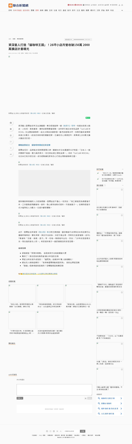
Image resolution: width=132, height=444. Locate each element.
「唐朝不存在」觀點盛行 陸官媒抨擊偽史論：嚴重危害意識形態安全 (110, 285)
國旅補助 (26, 10)
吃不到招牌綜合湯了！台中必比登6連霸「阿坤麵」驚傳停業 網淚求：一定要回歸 (112, 180)
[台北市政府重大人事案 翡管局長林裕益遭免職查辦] (110, 248)
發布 (89, 398)
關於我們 (90, 435)
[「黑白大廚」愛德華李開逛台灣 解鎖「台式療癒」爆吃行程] (22, 293)
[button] (119, 5)
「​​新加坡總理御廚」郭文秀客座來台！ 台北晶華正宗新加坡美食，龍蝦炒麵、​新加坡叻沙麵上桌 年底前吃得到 (50, 305)
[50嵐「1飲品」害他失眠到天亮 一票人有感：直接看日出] (110, 351)
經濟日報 (79, 5)
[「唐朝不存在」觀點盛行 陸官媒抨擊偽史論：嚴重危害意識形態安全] (110, 274)
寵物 (83, 10)
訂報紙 (84, 435)
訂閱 (82, 431)
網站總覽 (97, 435)
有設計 (95, 5)
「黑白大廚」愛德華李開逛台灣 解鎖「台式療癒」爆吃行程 (21, 305)
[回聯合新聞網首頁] (10, 5)
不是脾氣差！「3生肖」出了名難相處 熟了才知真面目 (110, 337)
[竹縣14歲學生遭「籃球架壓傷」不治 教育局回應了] (110, 377)
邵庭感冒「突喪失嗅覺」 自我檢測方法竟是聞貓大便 (44, 253)
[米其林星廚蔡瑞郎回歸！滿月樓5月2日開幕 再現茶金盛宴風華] (50, 320)
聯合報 (72, 5)
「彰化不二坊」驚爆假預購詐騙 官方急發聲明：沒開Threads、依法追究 (112, 174)
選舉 (37, 10)
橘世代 (92, 10)
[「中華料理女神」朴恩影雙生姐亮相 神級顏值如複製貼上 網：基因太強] (22, 320)
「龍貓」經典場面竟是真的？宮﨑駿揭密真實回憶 (42, 265)
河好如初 (87, 5)
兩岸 (107, 10)
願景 (107, 5)
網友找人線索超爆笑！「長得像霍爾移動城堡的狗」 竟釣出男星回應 (51, 262)
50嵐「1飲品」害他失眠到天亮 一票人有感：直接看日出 (109, 362)
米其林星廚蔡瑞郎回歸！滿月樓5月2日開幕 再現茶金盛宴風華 (50, 332)
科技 (112, 10)
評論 (103, 10)
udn (10, 39)
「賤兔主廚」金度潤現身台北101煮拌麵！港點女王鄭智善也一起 (78, 305)
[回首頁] (20, 5)
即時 (10, 10)
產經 (64, 10)
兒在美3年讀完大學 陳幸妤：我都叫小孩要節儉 (109, 208)
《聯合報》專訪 (35, 113)
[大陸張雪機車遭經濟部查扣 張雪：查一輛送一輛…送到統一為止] (110, 300)
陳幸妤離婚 (17, 10)
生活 (78, 10)
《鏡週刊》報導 (68, 125)
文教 (98, 10)
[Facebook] (11, 122)
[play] (71, 39)
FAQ (40, 435)
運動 (46, 10)
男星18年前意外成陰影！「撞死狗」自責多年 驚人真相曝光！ (48, 259)
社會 (55, 10)
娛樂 (41, 10)
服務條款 (57, 435)
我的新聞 (114, 5)
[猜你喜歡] (122, 185)
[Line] (11, 129)
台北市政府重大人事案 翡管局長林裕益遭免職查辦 (110, 260)
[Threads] (11, 135)
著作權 (63, 435)
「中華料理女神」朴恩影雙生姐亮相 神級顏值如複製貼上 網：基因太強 (21, 332)
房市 (73, 10)
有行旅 (102, 5)
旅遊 (14, 39)
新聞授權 (50, 435)
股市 (69, 10)
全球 (51, 10)
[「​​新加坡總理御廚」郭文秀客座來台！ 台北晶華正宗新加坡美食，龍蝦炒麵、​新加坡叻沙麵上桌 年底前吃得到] (50, 293)
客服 (44, 435)
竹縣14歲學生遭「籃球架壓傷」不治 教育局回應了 (109, 388)
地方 (60, 10)
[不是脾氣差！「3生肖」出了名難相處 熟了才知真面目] (110, 325)
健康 (87, 10)
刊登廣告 (34, 435)
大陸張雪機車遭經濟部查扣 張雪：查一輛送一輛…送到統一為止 (110, 311)
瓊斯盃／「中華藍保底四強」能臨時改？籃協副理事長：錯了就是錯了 (109, 234)
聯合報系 (77, 435)
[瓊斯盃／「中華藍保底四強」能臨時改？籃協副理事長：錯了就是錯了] (110, 223)
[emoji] (85, 398)
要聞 (32, 10)
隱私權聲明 (69, 435)
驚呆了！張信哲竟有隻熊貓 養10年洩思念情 (40, 256)
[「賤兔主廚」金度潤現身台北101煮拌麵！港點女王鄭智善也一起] (78, 293)
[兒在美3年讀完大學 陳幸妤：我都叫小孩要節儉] (110, 197)
